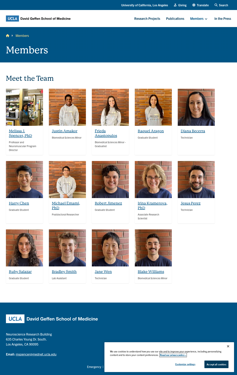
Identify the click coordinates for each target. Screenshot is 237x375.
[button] (200, 5)
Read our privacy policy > (173, 355)
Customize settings (185, 364)
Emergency (94, 367)
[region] (169, 357)
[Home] (7, 35)
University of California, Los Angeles (144, 5)
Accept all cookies (216, 364)
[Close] (228, 346)
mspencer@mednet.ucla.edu (36, 354)
